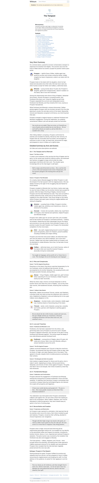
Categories (32, 475)
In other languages (36, 478)
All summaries (65, 475)
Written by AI (37, 475)
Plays (61, 475)
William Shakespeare (49, 13)
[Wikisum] (33, 1)
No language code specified (54, 475)
